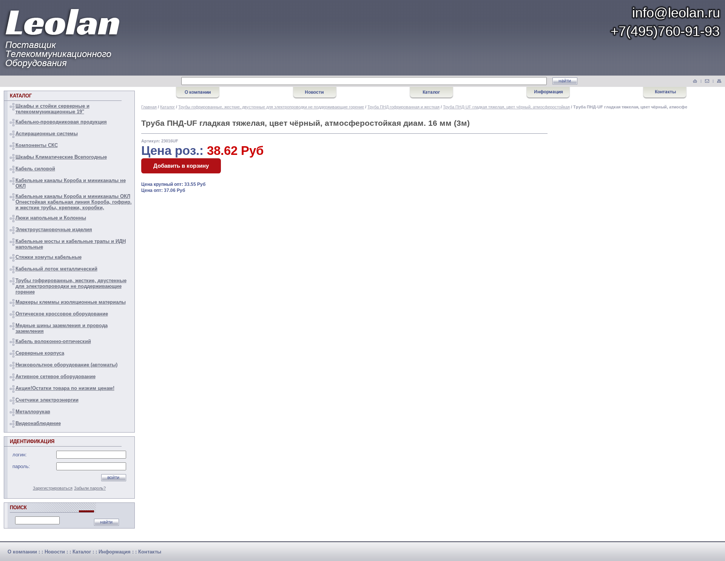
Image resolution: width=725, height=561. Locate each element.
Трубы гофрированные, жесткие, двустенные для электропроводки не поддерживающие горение (70, 286)
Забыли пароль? (90, 488)
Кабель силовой (35, 169)
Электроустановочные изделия (53, 229)
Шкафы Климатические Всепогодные (61, 157)
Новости (55, 552)
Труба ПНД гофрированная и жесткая (403, 107)
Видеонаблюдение (38, 423)
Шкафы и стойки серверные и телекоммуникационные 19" (52, 108)
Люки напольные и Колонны (50, 218)
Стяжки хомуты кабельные (48, 257)
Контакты (149, 552)
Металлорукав (32, 411)
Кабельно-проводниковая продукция (61, 122)
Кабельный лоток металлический (56, 269)
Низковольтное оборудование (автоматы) (66, 365)
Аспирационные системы (46, 133)
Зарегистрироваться (52, 488)
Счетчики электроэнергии (47, 400)
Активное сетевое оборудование (55, 376)
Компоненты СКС (36, 145)
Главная (149, 107)
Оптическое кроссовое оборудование (61, 314)
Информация (115, 552)
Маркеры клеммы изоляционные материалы (70, 302)
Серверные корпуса (39, 353)
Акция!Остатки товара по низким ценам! (64, 388)
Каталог (167, 107)
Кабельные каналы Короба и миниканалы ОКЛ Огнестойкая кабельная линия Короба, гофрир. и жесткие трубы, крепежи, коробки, (73, 201)
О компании (22, 552)
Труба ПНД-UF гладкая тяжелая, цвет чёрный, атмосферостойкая (506, 107)
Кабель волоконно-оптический (53, 341)
